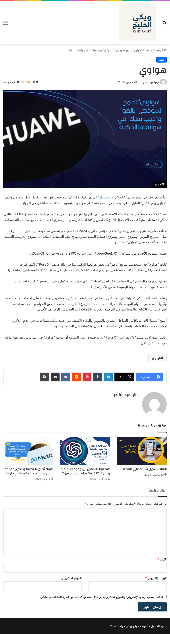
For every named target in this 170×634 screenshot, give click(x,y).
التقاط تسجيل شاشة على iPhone (145, 469)
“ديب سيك (106, 197)
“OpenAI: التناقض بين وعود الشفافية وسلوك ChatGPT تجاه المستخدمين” (85, 471)
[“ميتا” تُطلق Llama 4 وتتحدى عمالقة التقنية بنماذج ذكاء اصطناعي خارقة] (28, 451)
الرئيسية (158, 50)
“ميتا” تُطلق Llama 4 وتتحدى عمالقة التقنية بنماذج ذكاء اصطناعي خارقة (29, 471)
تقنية (148, 50)
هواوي (156, 358)
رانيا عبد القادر (151, 82)
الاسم (162, 559)
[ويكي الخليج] (137, 22)
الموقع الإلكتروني (71, 578)
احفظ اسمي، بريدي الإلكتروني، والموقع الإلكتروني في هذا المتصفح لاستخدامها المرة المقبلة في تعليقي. (101, 597)
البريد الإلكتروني (156, 578)
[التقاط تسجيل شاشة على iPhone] (142, 451)
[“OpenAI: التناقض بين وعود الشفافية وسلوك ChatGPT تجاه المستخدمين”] (85, 451)
